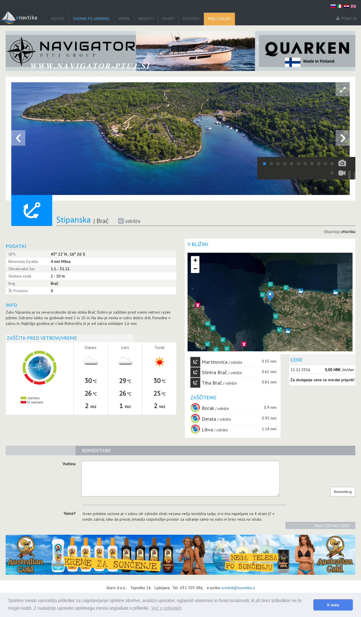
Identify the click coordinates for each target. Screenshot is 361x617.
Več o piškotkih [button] (166, 608)
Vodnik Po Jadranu (91, 18)
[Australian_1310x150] (180, 555)
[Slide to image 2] (271, 163)
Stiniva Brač (214, 372)
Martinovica (214, 362)
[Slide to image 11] (332, 163)
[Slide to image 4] (284, 163)
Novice (57, 18)
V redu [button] (333, 605)
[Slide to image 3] (278, 163)
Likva (207, 429)
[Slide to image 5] (291, 163)
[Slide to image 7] (305, 163)
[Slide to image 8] (312, 163)
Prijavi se (349, 18)
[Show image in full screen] (343, 89)
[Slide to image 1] (264, 163)
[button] (227, 348)
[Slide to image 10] (325, 163)
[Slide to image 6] (298, 163)
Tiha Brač (212, 382)
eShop (168, 18)
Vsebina (69, 463)
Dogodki (191, 18)
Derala (209, 419)
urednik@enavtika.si (238, 587)
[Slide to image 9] (318, 163)
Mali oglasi (219, 18)
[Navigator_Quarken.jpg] (180, 51)
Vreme (124, 18)
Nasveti (145, 18)
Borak (208, 408)
